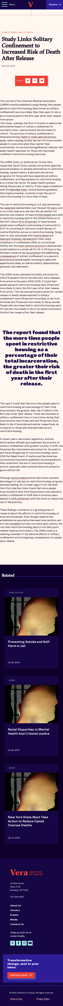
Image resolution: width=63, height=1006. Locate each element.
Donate (53, 4)
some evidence (19, 478)
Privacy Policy (43, 998)
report (37, 485)
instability (15, 524)
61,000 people (43, 215)
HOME (5, 32)
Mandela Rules (18, 190)
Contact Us (17, 924)
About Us (15, 905)
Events (14, 915)
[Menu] (4, 4)
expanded (10, 208)
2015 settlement (20, 499)
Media (14, 919)
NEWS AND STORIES (22, 32)
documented (33, 253)
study (35, 105)
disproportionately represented (18, 239)
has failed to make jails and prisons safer (28, 138)
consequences (8, 256)
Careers (15, 910)
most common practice (31, 246)
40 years (52, 208)
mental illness (41, 235)
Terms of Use (16, 998)
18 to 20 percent (27, 222)
